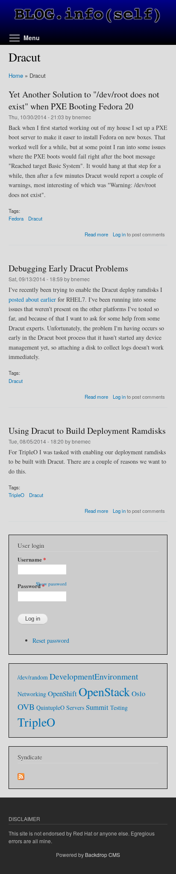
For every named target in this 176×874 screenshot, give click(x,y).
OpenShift (62, 693)
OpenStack (104, 691)
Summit (97, 707)
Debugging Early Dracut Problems (68, 268)
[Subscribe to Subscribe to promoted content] (21, 774)
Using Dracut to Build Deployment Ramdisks (87, 430)
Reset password (50, 640)
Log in (119, 234)
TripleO (16, 494)
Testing (119, 707)
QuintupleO (50, 707)
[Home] (88, 16)
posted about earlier (32, 299)
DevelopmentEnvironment (94, 676)
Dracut (35, 218)
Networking (32, 694)
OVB (26, 706)
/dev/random (33, 677)
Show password (51, 583)
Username (32, 559)
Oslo (138, 693)
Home (16, 75)
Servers (75, 707)
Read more (96, 234)
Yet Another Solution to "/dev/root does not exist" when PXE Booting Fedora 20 (84, 100)
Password (31, 586)
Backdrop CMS (102, 854)
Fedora (16, 218)
